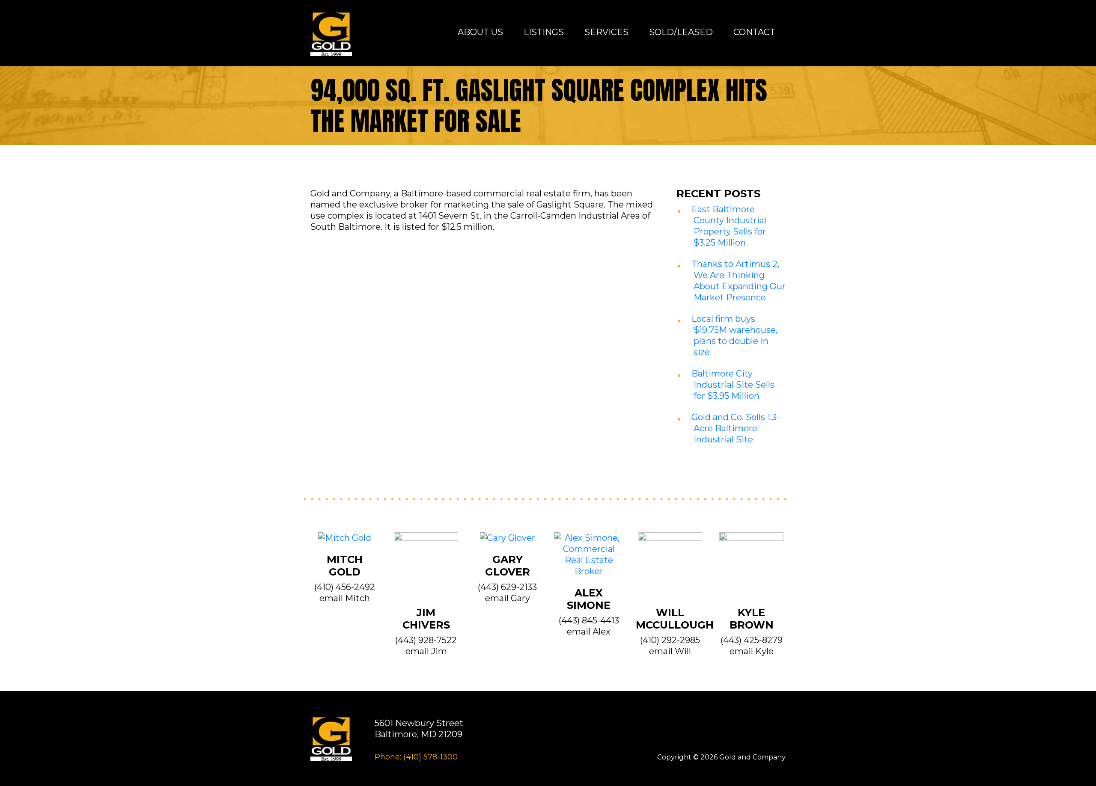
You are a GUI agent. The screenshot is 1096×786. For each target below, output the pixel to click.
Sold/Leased (681, 32)
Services (606, 32)
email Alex (589, 631)
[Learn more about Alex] (588, 559)
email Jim (426, 651)
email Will (670, 651)
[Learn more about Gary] (507, 542)
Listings (544, 32)
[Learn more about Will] (670, 569)
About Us (480, 32)
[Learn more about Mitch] (344, 542)
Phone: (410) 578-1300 (416, 757)
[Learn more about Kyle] (751, 569)
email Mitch (344, 598)
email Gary (507, 598)
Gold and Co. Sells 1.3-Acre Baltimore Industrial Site (735, 428)
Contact (754, 32)
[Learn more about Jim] (426, 569)
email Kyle (752, 651)
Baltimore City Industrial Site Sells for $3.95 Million (732, 384)
